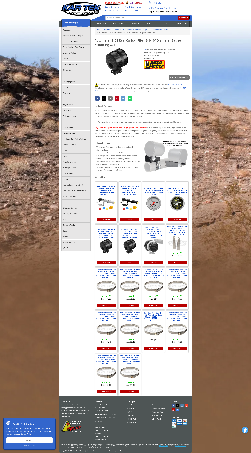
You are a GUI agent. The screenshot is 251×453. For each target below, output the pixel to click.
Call (145, 50)
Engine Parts (68, 105)
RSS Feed (157, 419)
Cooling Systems (69, 82)
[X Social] (178, 405)
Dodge (65, 87)
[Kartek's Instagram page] (182, 405)
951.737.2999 (131, 10)
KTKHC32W (153, 348)
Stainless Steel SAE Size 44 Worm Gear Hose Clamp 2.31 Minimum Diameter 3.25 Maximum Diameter (130, 359)
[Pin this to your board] (117, 98)
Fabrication (67, 110)
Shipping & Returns (158, 412)
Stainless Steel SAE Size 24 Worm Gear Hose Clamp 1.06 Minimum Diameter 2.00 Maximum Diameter (106, 316)
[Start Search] (155, 18)
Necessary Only (29, 445)
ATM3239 (129, 219)
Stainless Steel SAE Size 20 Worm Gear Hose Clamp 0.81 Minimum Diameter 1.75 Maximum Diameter (177, 273)
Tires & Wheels (69, 225)
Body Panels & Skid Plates (73, 47)
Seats (65, 202)
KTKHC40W (106, 391)
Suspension (67, 219)
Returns (154, 405)
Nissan (65, 179)
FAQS (129, 412)
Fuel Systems (68, 128)
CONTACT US (134, 24)
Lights (65, 156)
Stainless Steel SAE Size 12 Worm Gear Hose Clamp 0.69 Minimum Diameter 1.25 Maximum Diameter (130, 273)
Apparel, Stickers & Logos (73, 36)
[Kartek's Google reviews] (187, 405)
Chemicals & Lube (70, 64)
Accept (29, 440)
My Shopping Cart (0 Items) (163, 8)
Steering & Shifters (70, 214)
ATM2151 (106, 262)
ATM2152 (129, 262)
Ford (64, 122)
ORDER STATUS (181, 24)
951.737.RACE (110, 414)
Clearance (67, 76)
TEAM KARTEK (118, 24)
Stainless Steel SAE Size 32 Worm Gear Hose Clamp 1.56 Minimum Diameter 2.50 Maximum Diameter (154, 317)
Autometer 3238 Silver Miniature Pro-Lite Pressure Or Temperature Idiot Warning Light (106, 190)
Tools (65, 231)
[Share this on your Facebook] (97, 98)
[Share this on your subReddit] (123, 98)
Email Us (100, 421)
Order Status (171, 12)
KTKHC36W (177, 348)
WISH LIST (150, 24)
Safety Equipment (70, 196)
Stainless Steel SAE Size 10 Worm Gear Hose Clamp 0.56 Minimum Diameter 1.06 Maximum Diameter (106, 273)
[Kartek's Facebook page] (173, 405)
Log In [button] (152, 12)
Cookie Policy (26, 434)
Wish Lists (131, 415)
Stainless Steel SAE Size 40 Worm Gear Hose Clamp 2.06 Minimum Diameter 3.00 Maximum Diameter (106, 359)
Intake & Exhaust (69, 145)
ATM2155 (153, 262)
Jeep (65, 151)
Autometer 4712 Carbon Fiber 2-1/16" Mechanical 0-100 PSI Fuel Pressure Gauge (177, 191)
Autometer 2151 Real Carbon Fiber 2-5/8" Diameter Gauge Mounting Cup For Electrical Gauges (106, 233)
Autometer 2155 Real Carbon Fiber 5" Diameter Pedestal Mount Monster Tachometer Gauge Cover (153, 232)
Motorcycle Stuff (69, 168)
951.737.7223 (111, 10)
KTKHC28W (130, 348)
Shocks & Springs (70, 208)
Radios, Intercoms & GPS (73, 185)
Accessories (67, 30)
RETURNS (165, 24)
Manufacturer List (69, 162)
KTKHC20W (177, 305)
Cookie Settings (133, 423)
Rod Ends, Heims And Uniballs (74, 191)
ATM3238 (106, 219)
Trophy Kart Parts (69, 242)
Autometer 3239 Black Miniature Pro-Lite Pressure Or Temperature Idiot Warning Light (130, 190)
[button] (245, 430)
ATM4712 (177, 219)
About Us (130, 405)
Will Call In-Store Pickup (179, 77)
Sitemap (89, 451)
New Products (68, 173)
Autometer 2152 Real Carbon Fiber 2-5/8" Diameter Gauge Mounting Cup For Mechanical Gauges (129, 233)
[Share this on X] (104, 98)
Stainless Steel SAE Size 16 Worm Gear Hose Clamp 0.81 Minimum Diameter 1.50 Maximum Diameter (154, 273)
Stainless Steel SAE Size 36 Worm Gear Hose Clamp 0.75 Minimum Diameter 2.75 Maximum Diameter (177, 316)
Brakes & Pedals (69, 53)
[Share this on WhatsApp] (130, 98)
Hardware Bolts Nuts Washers (74, 139)
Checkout (183, 18)
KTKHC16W (153, 305)
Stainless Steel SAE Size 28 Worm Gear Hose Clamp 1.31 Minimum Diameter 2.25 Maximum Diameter (130, 316)
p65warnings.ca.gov (175, 85)
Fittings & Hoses (69, 116)
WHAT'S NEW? (102, 24)
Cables (65, 59)
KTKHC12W (130, 305)
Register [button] (160, 12)
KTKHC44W (130, 391)
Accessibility (158, 415)
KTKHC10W (106, 305)
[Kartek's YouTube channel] (173, 409)
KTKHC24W (106, 348)
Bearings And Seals (70, 41)
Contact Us (131, 408)
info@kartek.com (180, 446)
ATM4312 (153, 219)
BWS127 (177, 262)
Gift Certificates (69, 133)
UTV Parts (67, 248)
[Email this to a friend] (110, 98)
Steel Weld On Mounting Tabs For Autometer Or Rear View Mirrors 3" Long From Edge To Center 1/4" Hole (177, 230)
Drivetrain (66, 93)
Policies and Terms (158, 408)
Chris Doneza (120, 451)
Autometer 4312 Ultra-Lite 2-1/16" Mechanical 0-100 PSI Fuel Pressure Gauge (153, 191)
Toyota (65, 237)
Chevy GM (67, 70)
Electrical (66, 99)
